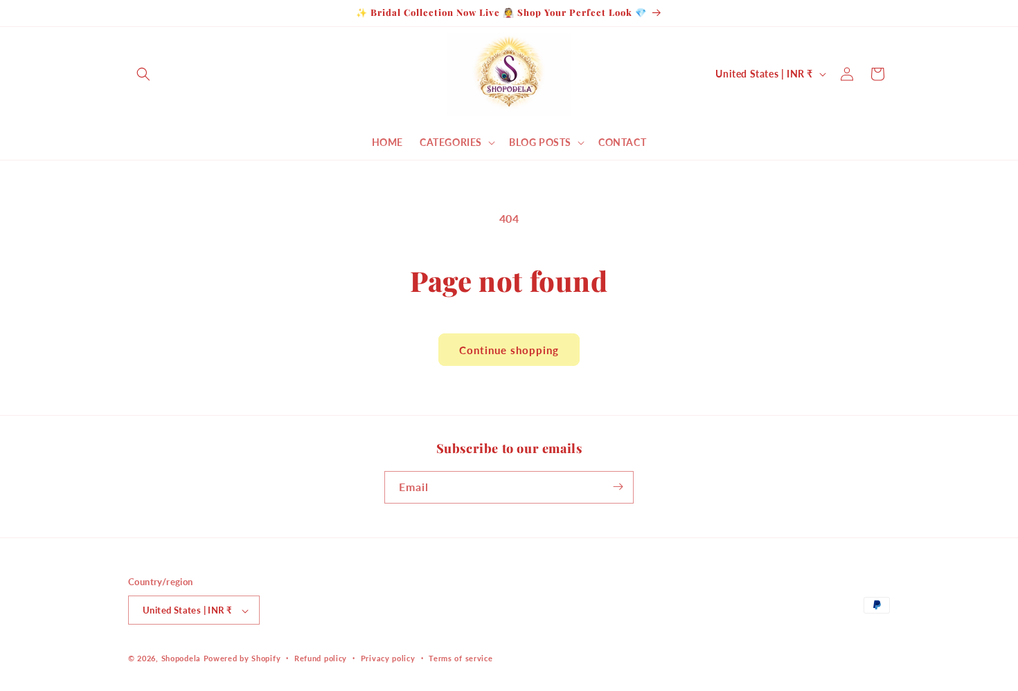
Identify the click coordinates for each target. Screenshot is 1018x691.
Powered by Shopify (242, 658)
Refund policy (320, 658)
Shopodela (181, 658)
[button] (143, 74)
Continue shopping (509, 350)
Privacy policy (388, 658)
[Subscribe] (617, 486)
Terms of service (460, 658)
